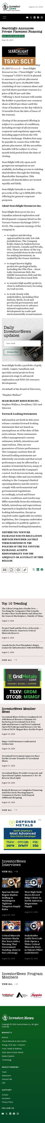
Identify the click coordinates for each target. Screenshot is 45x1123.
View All (7, 660)
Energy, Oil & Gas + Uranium (13, 1045)
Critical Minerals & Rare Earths (14, 1041)
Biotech (5, 1037)
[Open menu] (4, 17)
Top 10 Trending (14, 603)
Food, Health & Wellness (12, 1048)
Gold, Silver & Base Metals (13, 36)
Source (16, 68)
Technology (6, 1060)
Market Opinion (8, 1056)
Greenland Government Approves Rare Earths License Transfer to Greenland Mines (21, 758)
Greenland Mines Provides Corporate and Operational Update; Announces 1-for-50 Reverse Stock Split (22, 775)
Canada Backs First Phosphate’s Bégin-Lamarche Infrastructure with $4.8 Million (22, 646)
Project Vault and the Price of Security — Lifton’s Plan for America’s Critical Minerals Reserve (21, 630)
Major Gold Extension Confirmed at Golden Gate (19, 742)
